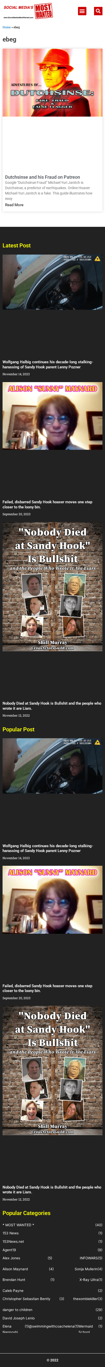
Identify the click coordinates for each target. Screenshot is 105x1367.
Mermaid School (85, 1329)
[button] (82, 11)
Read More (14, 205)
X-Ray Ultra (89, 1280)
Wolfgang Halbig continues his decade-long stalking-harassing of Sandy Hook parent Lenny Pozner (48, 364)
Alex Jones (11, 1258)
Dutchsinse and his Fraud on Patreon (42, 177)
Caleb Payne (13, 1291)
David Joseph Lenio (19, 1318)
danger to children (17, 1310)
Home (7, 27)
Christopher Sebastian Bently (26, 1299)
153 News (11, 1233)
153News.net (13, 1241)
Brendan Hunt (14, 1280)
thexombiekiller (85, 1299)
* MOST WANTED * (18, 1225)
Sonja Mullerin (86, 1269)
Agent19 (9, 1250)
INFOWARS (89, 1258)
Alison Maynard (15, 1269)
